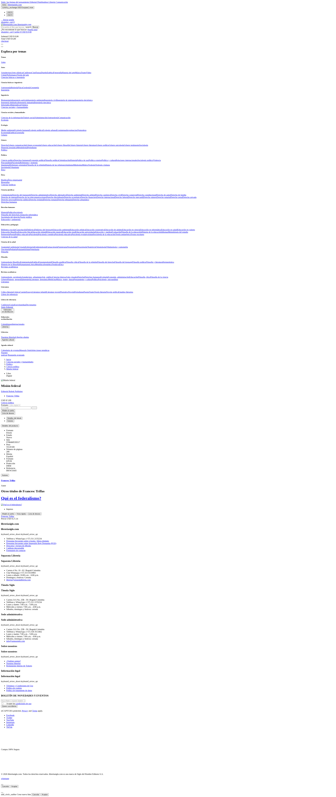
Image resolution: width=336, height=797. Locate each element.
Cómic (4, 75)
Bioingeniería (6, 100)
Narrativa (64, 292)
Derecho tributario (64, 200)
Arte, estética (47, 277)
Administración (41, 118)
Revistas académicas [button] (9, 267)
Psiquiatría (21, 249)
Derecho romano (50, 200)
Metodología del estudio (178, 232)
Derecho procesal (8, 200)
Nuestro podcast (4, 354)
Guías (11, 305)
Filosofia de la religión (36, 165)
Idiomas (165, 232)
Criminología (6, 195)
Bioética (4, 180)
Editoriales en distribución (7, 311)
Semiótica (48, 264)
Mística (85, 165)
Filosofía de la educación (131, 232)
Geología (26, 87)
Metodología (22, 147)
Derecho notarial (163, 197)
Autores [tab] (10, 421)
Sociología (143, 145)
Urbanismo (14, 167)
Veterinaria (34, 249)
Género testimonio (131, 145)
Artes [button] (3, 62)
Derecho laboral (121, 197)
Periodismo (32, 147)
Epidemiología (40, 247)
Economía (5, 132)
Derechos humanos (22, 160)
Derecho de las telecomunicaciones (31, 197)
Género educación (48, 145)
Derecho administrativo (40, 195)
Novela (71, 292)
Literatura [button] (5, 282)
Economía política (37, 160)
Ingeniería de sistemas (66, 100)
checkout (5, 41)
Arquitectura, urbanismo (32, 277)
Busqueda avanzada (16, 355)
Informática (5, 105)
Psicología (16, 163)
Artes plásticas (17, 73)
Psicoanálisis (6, 163)
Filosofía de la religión (88, 262)
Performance (12, 75)
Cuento (23, 292)
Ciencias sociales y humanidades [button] (14, 107)
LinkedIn (10, 725)
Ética (61, 264)
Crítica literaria (7, 292)
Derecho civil (116, 195)
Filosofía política (52, 160)
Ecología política (36, 130)
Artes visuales (71, 277)
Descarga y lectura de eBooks (18, 546)
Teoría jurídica (26, 217)
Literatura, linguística (39, 279)
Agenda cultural (8, 340)
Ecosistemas (61, 130)
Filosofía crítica (72, 262)
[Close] (2, 46)
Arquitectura (6, 73)
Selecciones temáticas (40, 350)
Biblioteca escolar (8, 230)
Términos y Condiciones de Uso (19, 686)
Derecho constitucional (146, 195)
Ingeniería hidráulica (9, 102)
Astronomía (6, 87)
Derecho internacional (106, 197)
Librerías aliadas (22, 337)
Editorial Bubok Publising (12, 391)
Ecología (104, 277)
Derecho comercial (129, 195)
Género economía (33, 145)
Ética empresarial (15, 180)
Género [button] (4, 135)
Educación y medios (103, 232)
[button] (7, 20)
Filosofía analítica (58, 262)
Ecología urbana (49, 130)
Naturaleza (81, 130)
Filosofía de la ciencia (159, 277)
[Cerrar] (2, 784)
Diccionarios (31, 305)
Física (20, 87)
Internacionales (18, 324)
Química (24, 105)
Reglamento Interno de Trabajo (19, 666)
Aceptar (14, 786)
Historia (4, 147)
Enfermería (29, 247)
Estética (50, 73)
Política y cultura (109, 160)
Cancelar (5, 786)
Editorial (33, 2)
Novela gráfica (112, 292)
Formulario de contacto (15, 550)
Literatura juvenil (53, 292)
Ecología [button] (4, 120)
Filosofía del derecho (9, 215)
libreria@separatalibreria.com (18, 580)
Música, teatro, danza (65, 279)
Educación (133, 277)
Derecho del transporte (21, 195)
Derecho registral (36, 200)
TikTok (9, 727)
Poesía (12, 234)
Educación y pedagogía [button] (10, 219)
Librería (52, 2)
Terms (34, 711)
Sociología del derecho (10, 217)
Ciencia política (7, 160)
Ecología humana (21, 130)
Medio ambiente (7, 130)
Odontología (101, 247)
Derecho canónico (102, 195)
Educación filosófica (9, 232)
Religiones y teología (29, 163)
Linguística (12, 147)
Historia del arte (68, 73)
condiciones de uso (23, 704)
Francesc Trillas (12, 396)
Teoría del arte (23, 75)
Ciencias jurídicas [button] (8, 185)
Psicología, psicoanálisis (108, 279)
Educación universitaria (85, 232)
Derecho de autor (163, 195)
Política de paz (83, 160)
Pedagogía (5, 234)
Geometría (34, 87)
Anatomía (5, 247)
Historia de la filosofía (10, 264)
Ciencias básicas (59, 277)
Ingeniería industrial (26, 102)
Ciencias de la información (12, 118)
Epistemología (26, 262)
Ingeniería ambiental (36, 100)
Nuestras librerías (8, 337)
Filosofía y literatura (154, 262)
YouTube (10, 720)
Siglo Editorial (7, 307)
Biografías (5, 182)
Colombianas (6, 324)
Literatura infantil (39, 292)
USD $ (9, 12)
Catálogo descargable (15, 548)
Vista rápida (21, 514)
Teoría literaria (100, 292)
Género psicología (116, 145)
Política (11, 212)
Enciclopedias (20, 305)
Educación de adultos (113, 230)
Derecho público (22, 200)
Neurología (82, 247)
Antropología (52, 118)
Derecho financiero (89, 197)
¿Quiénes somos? (13, 661)
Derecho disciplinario (55, 197)
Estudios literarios (125, 292)
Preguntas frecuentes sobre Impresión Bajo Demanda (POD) (31, 543)
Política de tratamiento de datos (19, 690)
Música (78, 73)
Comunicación (62, 2)
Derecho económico (72, 197)
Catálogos (27, 73)
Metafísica (39, 264)
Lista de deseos (34, 514)
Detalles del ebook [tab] (14, 418)
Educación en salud (169, 230)
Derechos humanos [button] (9, 202)
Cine (34, 73)
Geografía (20, 132)
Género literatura (89, 145)
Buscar (35, 27)
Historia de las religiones (55, 165)
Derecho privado (189, 197)
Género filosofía (63, 145)
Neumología (72, 247)
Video (88, 73)
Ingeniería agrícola (20, 100)
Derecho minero (150, 197)
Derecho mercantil (135, 197)
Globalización (64, 160)
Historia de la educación (152, 232)
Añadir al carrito (8, 411)
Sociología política (145, 160)
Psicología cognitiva (46, 234)
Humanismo (24, 264)
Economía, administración (118, 277)
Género (4, 279)
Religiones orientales (18, 165)
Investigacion (71, 130)
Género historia (76, 145)
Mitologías (77, 165)
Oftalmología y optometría (117, 247)
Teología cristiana (102, 165)
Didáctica (30, 230)
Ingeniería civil (50, 100)
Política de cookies (14, 688)
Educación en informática (150, 230)
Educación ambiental (61, 230)
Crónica (16, 292)
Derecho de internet (9, 197)
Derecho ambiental (74, 195)
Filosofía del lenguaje (123, 262)
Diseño (44, 73)
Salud (90, 234)
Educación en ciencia (131, 230)
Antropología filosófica (10, 262)
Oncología (5, 249)
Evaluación (116, 232)
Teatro (83, 73)
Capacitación (21, 230)
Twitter (9, 718)
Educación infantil (39, 232)
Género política (102, 145)
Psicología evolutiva (80, 234)
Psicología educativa (63, 234)
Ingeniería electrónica (84, 100)
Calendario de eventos (10, 350)
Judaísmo (69, 165)
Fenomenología (44, 262)
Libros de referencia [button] (9, 294)
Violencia (157, 160)
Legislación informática (28, 215)
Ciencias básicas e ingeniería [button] (13, 77)
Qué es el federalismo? (21, 498)
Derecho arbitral (88, 195)
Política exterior (95, 160)
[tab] (168, 425)
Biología (14, 87)
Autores (5, 475)
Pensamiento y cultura (83, 279)
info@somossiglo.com (15, 641)
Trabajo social (29, 118)
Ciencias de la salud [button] (9, 237)
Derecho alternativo (58, 195)
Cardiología (14, 247)
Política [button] (4, 150)
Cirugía (22, 247)
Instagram (10, 722)
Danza (38, 73)
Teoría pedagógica (123, 234)
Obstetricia (91, 247)
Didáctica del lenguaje (43, 230)
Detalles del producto (10, 426)
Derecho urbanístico (80, 200)
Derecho (4, 145)
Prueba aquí (32, 29)
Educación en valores (186, 230)
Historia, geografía (15, 279)
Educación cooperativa (95, 230)
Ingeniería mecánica (42, 102)
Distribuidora (43, 2)
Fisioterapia (62, 247)
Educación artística (78, 230)
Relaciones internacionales (127, 160)
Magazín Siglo (25, 350)
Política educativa (22, 234)
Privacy (25, 711)
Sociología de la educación (104, 234)
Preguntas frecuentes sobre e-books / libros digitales (27, 541)
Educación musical (54, 232)
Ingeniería (27, 279)
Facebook (10, 715)
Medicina (52, 279)
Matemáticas (15, 105)
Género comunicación (17, 145)
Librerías (5, 327)
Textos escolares (137, 234)
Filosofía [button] (4, 252)
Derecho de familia (178, 195)
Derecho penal (176, 197)
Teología (91, 165)
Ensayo (29, 292)
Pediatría (13, 249)
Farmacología (52, 247)
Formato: (5, 405)
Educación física (25, 232)
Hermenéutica (168, 262)
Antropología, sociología (11, 277)
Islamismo (5, 165)
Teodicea (55, 264)
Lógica (32, 264)
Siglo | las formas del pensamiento (15, 2)
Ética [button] (3, 170)
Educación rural (68, 232)
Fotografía (57, 73)
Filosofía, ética (144, 277)
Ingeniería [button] (5, 90)
